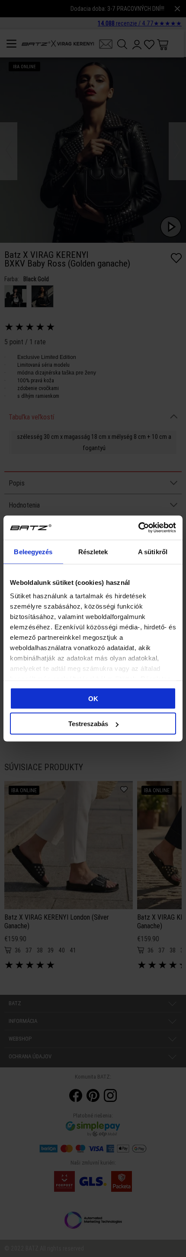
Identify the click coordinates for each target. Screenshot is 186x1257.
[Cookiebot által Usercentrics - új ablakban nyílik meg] (138, 527)
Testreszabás (88, 723)
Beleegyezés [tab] (33, 551)
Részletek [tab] (93, 551)
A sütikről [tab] (152, 551)
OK (93, 698)
